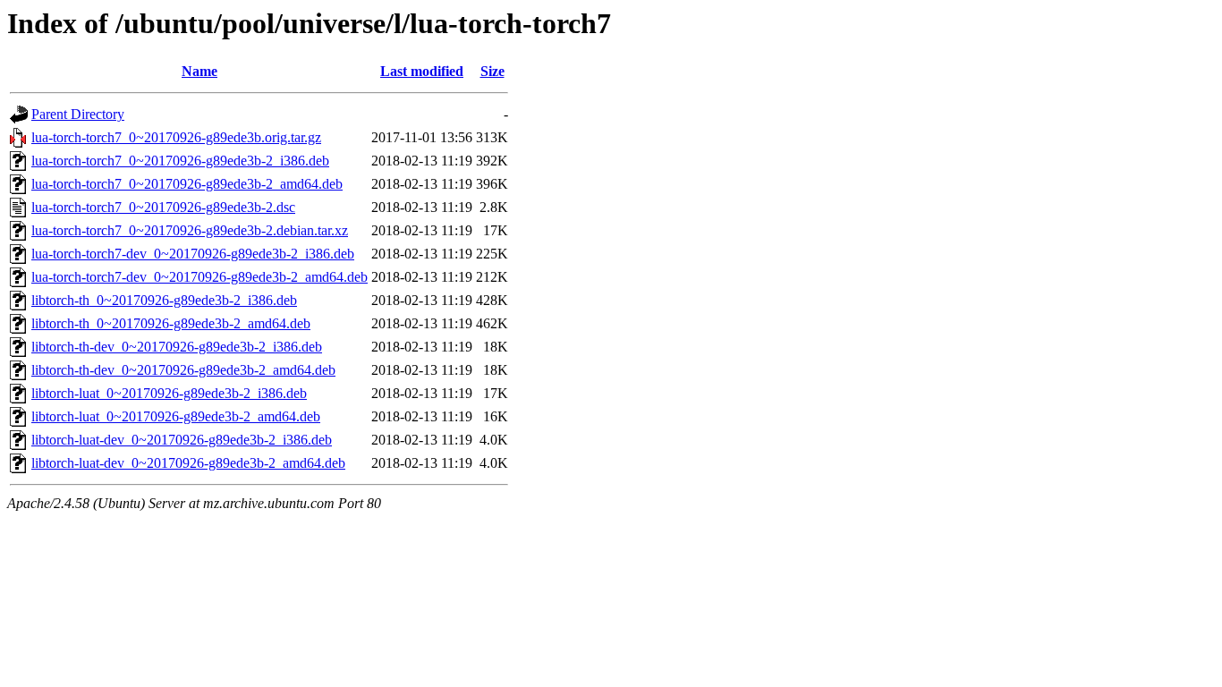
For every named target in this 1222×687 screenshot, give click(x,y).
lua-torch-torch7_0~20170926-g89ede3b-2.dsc (163, 207)
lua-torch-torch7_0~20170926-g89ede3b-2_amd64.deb (187, 183)
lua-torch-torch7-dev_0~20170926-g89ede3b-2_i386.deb (192, 253)
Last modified (421, 71)
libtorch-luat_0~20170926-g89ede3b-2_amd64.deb (175, 416)
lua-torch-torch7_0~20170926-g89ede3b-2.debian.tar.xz (189, 230)
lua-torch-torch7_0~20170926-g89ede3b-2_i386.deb (180, 160)
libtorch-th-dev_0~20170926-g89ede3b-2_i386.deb (176, 346)
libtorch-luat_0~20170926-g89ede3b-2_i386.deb (169, 393)
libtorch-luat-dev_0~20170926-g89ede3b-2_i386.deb (181, 439)
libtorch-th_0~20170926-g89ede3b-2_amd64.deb (170, 323)
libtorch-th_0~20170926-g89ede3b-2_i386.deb (164, 300)
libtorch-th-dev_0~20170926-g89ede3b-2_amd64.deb (183, 369)
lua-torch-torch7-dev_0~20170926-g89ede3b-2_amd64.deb (199, 276)
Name (199, 71)
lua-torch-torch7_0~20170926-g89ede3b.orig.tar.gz (176, 137)
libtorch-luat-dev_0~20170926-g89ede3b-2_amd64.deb (188, 463)
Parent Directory (77, 114)
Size (492, 71)
